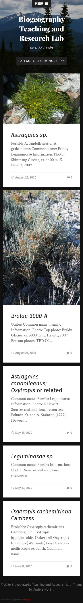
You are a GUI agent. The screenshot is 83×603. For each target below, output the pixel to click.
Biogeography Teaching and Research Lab (41, 28)
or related (36, 383)
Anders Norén (43, 589)
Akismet (27, 600)
